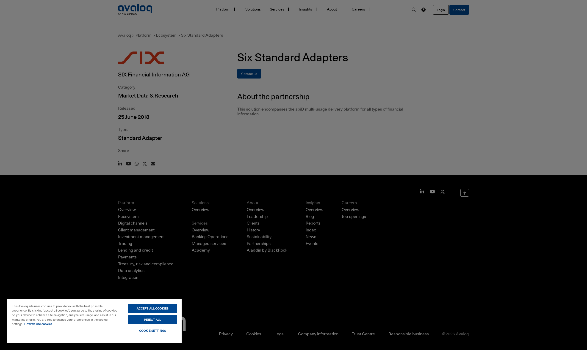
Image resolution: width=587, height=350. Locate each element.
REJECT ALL (152, 319)
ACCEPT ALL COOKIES (153, 308)
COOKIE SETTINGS (152, 330)
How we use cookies (38, 324)
